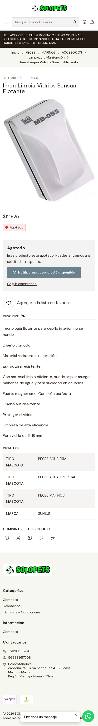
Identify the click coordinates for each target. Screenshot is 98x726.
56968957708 (19, 657)
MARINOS (49, 52)
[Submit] (74, 22)
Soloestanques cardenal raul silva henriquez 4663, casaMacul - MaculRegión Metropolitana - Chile (39, 670)
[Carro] (92, 22)
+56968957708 (20, 651)
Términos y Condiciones (21, 612)
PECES (30, 52)
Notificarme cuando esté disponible (46, 272)
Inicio (15, 52)
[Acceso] (84, 22)
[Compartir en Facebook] (7, 538)
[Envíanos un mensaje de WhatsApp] (88, 716)
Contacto (10, 600)
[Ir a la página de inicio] (49, 8)
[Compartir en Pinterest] (41, 538)
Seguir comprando (22, 284)
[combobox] (45, 22)
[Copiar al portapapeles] (53, 538)
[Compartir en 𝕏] (18, 538)
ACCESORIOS (72, 52)
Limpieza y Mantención (47, 57)
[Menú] (6, 22)
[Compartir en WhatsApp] (30, 538)
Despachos (11, 606)
